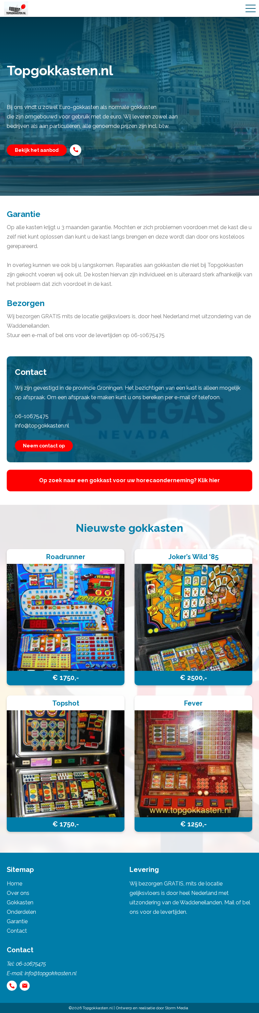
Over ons (18, 893)
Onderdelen (21, 912)
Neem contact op (44, 445)
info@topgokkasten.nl (42, 425)
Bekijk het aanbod (37, 150)
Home (14, 883)
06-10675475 (32, 416)
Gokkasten (20, 902)
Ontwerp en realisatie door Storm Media (152, 1008)
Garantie (17, 921)
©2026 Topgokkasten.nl (91, 1008)
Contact (17, 931)
